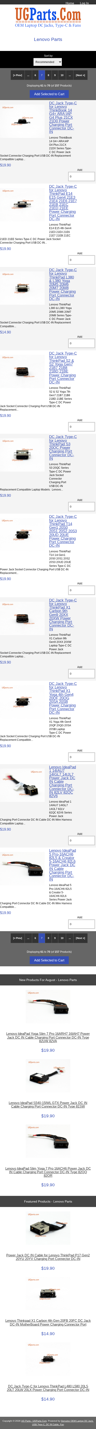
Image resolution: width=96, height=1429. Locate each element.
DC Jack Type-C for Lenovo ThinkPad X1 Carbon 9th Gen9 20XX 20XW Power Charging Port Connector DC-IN (63, 614)
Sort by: (48, 55)
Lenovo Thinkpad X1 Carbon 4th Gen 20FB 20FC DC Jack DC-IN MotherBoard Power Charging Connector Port (48, 1322)
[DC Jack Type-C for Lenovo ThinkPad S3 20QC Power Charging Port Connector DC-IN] (22, 470)
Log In (84, 3)
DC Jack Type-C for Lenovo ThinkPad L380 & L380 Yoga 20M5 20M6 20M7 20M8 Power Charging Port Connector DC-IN (63, 284)
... (28, 75)
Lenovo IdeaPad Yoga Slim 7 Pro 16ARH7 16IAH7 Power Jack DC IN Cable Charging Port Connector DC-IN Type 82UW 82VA (48, 1037)
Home (70, 3)
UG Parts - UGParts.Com (34, 1421)
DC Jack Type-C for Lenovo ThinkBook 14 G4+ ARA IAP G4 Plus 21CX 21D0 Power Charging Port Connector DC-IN (63, 117)
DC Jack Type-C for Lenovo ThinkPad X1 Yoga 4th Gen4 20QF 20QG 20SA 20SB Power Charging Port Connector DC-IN (63, 698)
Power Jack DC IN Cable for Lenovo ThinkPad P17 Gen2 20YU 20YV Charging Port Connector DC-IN (48, 1257)
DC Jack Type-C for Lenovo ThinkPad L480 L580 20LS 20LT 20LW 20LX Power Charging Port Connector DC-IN (48, 1388)
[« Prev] (17, 75)
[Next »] (80, 75)
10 (62, 75)
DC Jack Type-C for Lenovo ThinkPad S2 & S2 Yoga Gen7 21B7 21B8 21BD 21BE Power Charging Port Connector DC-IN (63, 367)
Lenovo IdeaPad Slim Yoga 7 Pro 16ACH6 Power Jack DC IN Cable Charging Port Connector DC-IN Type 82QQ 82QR (48, 1172)
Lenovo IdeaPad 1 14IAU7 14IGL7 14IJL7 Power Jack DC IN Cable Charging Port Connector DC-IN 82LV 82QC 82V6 (62, 781)
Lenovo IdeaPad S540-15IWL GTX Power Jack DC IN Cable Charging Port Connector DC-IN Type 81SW (48, 1104)
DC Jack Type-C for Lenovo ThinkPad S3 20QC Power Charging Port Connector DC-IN (63, 447)
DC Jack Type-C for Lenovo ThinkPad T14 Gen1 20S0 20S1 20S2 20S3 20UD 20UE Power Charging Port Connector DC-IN (63, 531)
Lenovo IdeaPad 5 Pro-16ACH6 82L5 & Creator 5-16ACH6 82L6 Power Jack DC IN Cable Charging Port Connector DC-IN (62, 865)
